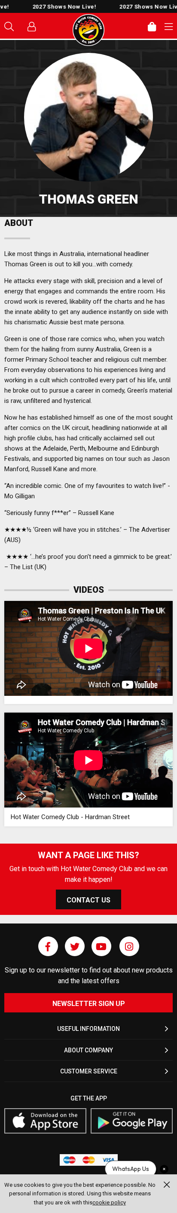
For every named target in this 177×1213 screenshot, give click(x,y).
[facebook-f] (48, 946)
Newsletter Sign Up (88, 1004)
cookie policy (109, 1202)
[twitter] (75, 946)
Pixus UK (88, 30)
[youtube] (101, 946)
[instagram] (129, 946)
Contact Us (88, 900)
